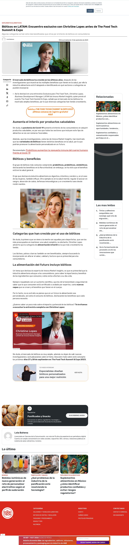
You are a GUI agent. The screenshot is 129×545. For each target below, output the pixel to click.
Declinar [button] (99, 11)
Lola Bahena (10, 39)
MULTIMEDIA (36, 524)
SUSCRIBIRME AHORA (77, 415)
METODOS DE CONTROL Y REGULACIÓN (44, 515)
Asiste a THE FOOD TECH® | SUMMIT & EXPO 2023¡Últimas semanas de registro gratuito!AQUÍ (50, 112)
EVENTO (80, 512)
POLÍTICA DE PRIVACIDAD (85, 518)
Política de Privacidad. (73, 6)
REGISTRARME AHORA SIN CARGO (92, 542)
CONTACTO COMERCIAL (120, 512)
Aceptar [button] (90, 11)
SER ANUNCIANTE (118, 515)
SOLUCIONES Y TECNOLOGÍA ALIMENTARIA (45, 512)
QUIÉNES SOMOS (83, 515)
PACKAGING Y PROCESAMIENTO (42, 518)
